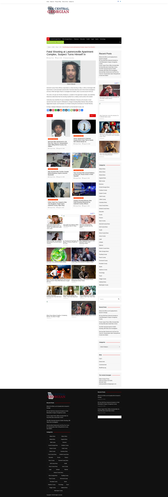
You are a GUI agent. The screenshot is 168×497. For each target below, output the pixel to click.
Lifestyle (101, 242)
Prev (50, 115)
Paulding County (103, 254)
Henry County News (103, 233)
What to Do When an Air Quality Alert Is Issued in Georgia (108, 311)
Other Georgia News (67, 39)
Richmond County (103, 260)
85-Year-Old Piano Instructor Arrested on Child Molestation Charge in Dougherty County (108, 62)
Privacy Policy (58, 1)
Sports (96, 39)
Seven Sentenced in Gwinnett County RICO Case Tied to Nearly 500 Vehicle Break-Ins (83, 140)
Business (76, 39)
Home (48, 1)
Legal (92, 39)
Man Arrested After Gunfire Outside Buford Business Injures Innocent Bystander (58, 173)
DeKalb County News (104, 208)
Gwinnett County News (69, 57)
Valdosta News (102, 282)
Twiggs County (102, 278)
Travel (100, 275)
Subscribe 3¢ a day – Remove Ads (55, 42)
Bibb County (102, 181)
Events (100, 214)
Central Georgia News (55, 39)
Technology (102, 39)
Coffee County (102, 199)
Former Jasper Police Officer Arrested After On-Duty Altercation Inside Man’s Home (109, 322)
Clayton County (102, 193)
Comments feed (102, 364)
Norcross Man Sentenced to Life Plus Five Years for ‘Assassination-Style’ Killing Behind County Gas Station (109, 74)
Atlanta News (102, 175)
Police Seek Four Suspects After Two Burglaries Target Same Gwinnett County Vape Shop (57, 203)
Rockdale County (103, 263)
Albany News (102, 168)
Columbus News (103, 202)
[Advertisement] (84, 27)
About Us (52, 1)
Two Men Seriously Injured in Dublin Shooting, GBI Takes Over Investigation (108, 327)
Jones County (102, 236)
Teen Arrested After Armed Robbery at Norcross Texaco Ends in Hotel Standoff (84, 174)
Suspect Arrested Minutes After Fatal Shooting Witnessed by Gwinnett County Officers (83, 202)
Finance (101, 217)
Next (92, 115)
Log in (100, 358)
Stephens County (103, 269)
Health (88, 39)
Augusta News (102, 178)
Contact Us (71, 1)
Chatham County (103, 190)
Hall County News (103, 226)
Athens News (102, 171)
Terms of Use (65, 1)
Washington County (103, 285)
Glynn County (102, 220)
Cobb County (102, 196)
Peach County (102, 257)
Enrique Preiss (51, 57)
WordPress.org (102, 367)
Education (82, 39)
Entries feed (102, 361)
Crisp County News (103, 205)
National (101, 245)
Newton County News (104, 248)
